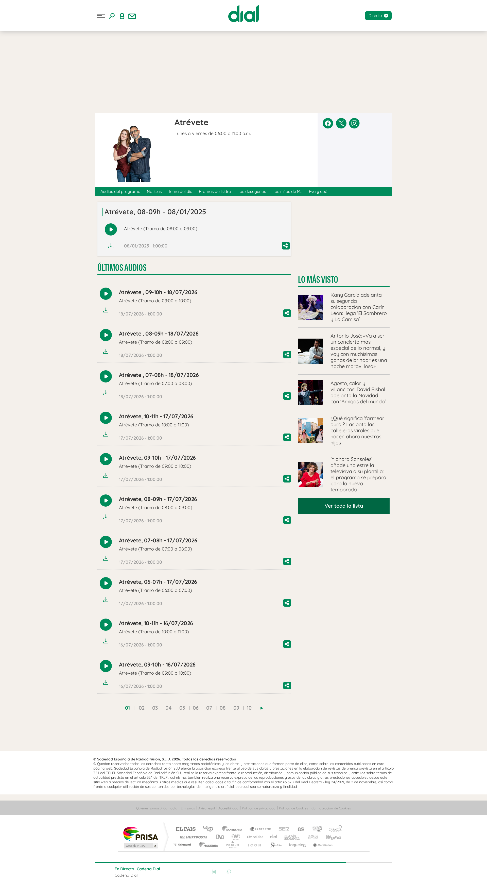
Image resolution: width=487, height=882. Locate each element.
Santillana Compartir (260, 829)
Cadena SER (282, 829)
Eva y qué (318, 191)
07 (209, 708)
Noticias (154, 191)
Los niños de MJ (287, 191)
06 (196, 708)
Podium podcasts (232, 844)
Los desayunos (251, 191)
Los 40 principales (209, 829)
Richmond (182, 844)
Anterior (214, 872)
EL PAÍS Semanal (292, 837)
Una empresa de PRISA (140, 833)
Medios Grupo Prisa (140, 846)
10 (249, 708)
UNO (220, 837)
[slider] (243, 862)
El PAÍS (185, 829)
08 (223, 708)
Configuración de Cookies (331, 808)
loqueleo (297, 844)
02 (142, 708)
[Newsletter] (132, 15)
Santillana (233, 829)
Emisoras (188, 808)
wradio (235, 837)
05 (182, 708)
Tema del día (180, 191)
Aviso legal (206, 808)
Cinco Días (254, 837)
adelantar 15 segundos (258, 872)
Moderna (207, 844)
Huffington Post (192, 837)
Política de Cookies (293, 808)
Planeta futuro (311, 837)
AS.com (298, 829)
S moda (275, 844)
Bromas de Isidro (215, 191)
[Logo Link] (243, 14)
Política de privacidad (258, 808)
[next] (261, 708)
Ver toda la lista (344, 506)
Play (243, 872)
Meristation (322, 844)
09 (236, 708)
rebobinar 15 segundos (229, 872)
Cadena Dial (273, 837)
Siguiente (273, 872)
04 (168, 708)
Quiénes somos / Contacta (156, 808)
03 (155, 708)
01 (127, 708)
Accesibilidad (228, 808)
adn (315, 829)
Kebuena (329, 837)
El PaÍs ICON (254, 844)
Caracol (334, 829)
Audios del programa (120, 191)
